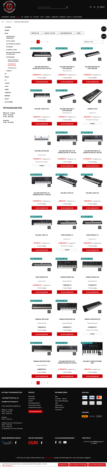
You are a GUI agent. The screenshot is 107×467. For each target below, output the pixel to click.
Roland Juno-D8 (92, 193)
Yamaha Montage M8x (41, 361)
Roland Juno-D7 (41, 235)
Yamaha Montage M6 (67, 319)
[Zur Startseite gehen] (9, 7)
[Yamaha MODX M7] (92, 264)
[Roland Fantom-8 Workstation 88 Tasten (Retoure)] (42, 54)
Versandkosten (48, 457)
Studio (7, 83)
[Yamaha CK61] (92, 96)
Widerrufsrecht (59, 407)
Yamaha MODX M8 (42, 319)
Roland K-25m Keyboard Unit (92, 362)
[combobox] (51, 7)
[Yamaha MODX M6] (67, 264)
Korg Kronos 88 (42, 277)
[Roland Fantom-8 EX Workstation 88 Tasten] (92, 138)
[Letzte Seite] (47, 41)
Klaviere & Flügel (11, 49)
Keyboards (9, 46)
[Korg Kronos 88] (42, 264)
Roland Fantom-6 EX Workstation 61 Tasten (42, 193)
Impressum (58, 409)
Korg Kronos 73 (92, 235)
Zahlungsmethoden (34, 403)
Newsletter (31, 396)
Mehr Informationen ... (7, 465)
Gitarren (8, 27)
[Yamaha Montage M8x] (42, 349)
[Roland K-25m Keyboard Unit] (92, 349)
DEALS (7, 99)
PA (5, 74)
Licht (6, 86)
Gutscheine (9, 102)
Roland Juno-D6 (67, 193)
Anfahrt (30, 401)
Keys (6, 33)
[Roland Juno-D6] (67, 180)
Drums (7, 30)
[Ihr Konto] (94, 7)
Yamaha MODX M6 (67, 277)
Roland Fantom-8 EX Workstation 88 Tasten (92, 151)
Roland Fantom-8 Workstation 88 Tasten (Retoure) (42, 67)
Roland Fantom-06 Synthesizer (67, 67)
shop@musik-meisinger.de (10, 401)
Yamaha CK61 (92, 109)
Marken (7, 95)
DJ (5, 80)
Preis (79, 33)
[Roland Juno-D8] (92, 180)
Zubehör (8, 70)
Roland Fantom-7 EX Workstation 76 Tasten (67, 151)
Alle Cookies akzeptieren (97, 465)
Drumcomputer (12, 68)
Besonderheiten (66, 33)
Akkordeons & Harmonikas (10, 37)
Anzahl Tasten (49, 33)
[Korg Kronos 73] (92, 222)
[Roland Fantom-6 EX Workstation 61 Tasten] (42, 180)
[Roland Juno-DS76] (42, 96)
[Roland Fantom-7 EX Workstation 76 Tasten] (67, 138)
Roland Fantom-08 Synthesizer (92, 67)
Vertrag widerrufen (35, 411)
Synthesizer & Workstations (12, 64)
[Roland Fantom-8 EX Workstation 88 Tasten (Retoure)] (67, 349)
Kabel (7, 89)
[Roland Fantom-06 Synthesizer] (67, 54)
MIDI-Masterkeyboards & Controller (13, 53)
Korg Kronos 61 (67, 235)
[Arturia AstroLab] (42, 138)
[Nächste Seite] (44, 41)
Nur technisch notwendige (78, 465)
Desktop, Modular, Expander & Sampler (13, 60)
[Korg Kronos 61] (67, 222)
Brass (7, 77)
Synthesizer (10, 57)
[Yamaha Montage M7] (92, 306)
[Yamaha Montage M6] (67, 306)
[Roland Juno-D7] (42, 222)
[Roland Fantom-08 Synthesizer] (92, 54)
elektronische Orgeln (13, 44)
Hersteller (35, 33)
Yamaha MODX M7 (92, 277)
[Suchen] (67, 7)
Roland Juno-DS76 (42, 109)
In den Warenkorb (42, 82)
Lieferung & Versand (34, 405)
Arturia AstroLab (42, 151)
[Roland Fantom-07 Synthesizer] (67, 96)
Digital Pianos (10, 41)
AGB (56, 403)
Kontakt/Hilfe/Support (35, 407)
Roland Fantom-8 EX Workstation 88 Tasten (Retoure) (67, 362)
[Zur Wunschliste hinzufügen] (49, 59)
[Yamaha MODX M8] (42, 306)
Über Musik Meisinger (61, 401)
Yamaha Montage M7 (92, 319)
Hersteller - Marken (61, 398)
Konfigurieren (63, 465)
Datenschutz (59, 405)
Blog (56, 396)
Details (92, 123)
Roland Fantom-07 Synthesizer (67, 109)
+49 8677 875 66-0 (10, 398)
